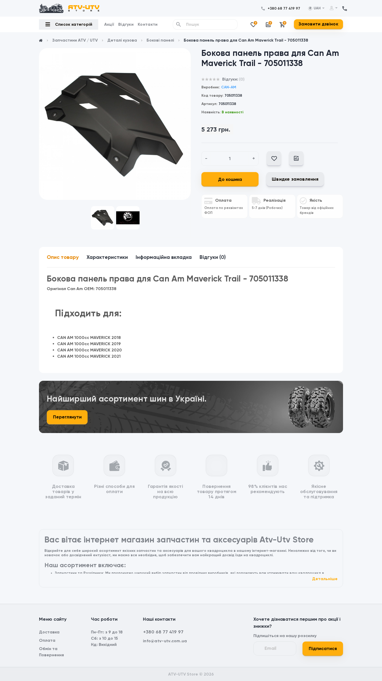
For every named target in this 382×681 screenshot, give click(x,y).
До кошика (230, 179)
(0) (242, 79)
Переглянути (67, 417)
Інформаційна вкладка (164, 257)
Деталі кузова (122, 40)
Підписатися (323, 648)
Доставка (49, 632)
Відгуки (126, 24)
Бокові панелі (160, 40)
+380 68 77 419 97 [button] (163, 632)
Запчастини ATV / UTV (75, 40)
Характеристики (107, 257)
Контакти (147, 24)
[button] (283, 8)
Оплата (47, 640)
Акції (109, 24)
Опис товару (63, 257)
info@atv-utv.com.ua (165, 640)
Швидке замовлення (295, 179)
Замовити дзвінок (318, 24)
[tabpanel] (115, 124)
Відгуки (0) (213, 257)
